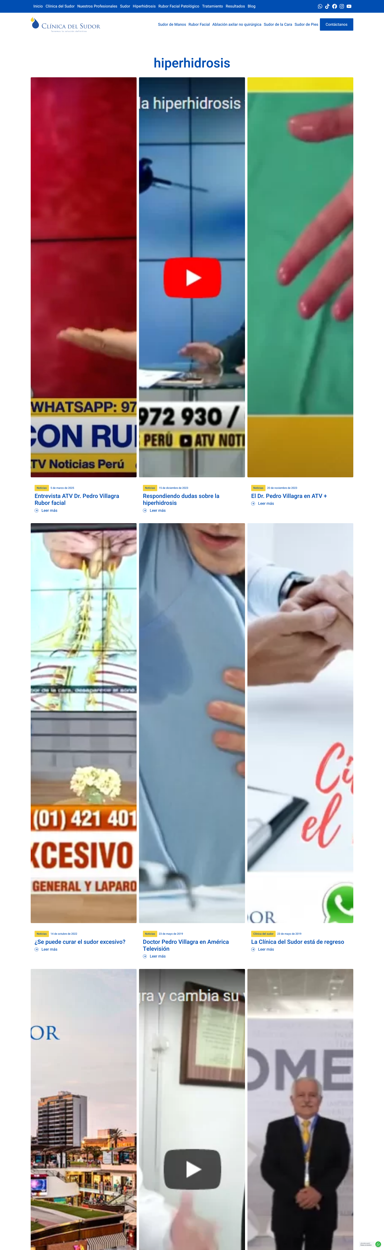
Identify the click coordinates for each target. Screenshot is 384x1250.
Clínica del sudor (263, 934)
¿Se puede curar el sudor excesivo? (80, 942)
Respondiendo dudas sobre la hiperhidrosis (181, 499)
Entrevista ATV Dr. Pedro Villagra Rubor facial (77, 499)
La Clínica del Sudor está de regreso (297, 942)
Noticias (42, 488)
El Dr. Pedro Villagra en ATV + (289, 496)
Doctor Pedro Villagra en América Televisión (186, 945)
